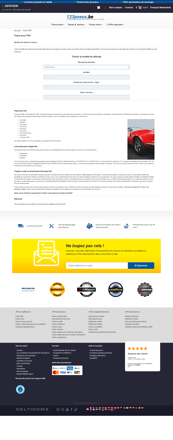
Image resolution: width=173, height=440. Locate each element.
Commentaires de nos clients (64, 350)
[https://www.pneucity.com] (136, 408)
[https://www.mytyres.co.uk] (112, 408)
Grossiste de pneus (60, 358)
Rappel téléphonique (25, 374)
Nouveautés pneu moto (61, 319)
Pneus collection (58, 324)
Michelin (22, 158)
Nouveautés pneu (95, 319)
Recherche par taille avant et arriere (102, 332)
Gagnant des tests (132, 324)
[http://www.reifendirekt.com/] (115, 409)
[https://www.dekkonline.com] (103, 408)
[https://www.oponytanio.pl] (87, 409)
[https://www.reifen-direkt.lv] (109, 409)
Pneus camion (57, 329)
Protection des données (26, 356)
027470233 (11, 6)
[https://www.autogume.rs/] (112, 409)
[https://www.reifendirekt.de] (87, 408)
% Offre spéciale (114, 24)
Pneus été (19, 316)
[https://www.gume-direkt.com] (121, 408)
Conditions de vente (24, 361)
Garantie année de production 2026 (138, 327)
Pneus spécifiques (59, 337)
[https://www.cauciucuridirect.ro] (91, 409)
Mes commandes (23, 363)
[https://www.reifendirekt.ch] (94, 408)
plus (129, 366)
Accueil (19, 350)
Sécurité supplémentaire (25, 327)
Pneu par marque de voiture (135, 322)
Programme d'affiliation (62, 353)
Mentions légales (23, 358)
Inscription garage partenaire (101, 353)
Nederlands (165, 7)
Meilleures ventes (95, 322)
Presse (55, 356)
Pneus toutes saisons (24, 322)
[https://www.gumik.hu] (142, 408)
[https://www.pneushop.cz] (130, 408)
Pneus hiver (20, 319)
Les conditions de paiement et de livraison (33, 353)
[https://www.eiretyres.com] (139, 408)
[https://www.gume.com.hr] (100, 409)
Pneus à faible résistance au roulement (31, 324)
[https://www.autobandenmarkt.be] (124, 408)
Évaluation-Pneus (131, 319)
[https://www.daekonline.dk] (106, 408)
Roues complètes (95, 327)
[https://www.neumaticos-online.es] (115, 408)
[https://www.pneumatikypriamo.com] (133, 408)
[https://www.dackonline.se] (97, 408)
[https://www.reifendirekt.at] (118, 408)
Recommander (22, 371)
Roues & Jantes (76, 24)
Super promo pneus (96, 316)
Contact (20, 366)
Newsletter (21, 369)
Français (154, 7)
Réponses (18, 199)
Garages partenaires (97, 356)
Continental (23, 156)
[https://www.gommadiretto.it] (100, 408)
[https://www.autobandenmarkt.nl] (109, 408)
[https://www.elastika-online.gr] (94, 409)
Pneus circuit (57, 327)
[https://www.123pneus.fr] (91, 408)
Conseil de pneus (96, 350)
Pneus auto (57, 24)
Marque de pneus (132, 316)
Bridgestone (23, 153)
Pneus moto (95, 24)
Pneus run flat (57, 322)
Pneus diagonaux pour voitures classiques (68, 335)
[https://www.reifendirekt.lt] (106, 409)
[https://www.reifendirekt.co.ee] (103, 409)
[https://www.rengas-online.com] (127, 408)
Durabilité (93, 358)
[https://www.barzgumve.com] (97, 409)
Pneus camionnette (59, 316)
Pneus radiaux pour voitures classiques (67, 332)
